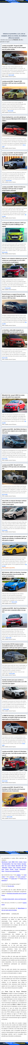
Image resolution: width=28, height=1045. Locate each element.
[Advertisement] (14, 18)
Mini (25, 865)
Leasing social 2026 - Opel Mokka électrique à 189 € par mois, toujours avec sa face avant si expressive (14, 431)
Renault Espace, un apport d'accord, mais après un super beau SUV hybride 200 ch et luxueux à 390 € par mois (14, 296)
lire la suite (11, 74)
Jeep (3, 865)
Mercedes (18, 865)
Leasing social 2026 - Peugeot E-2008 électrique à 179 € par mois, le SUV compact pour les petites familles (14, 47)
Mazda (13, 865)
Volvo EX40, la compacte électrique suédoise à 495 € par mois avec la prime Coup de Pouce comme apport (14, 502)
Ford (15, 863)
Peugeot (18, 867)
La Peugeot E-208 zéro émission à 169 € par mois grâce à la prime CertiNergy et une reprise (14, 224)
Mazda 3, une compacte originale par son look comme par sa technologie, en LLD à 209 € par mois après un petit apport (14, 260)
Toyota (16, 869)
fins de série (11, 886)
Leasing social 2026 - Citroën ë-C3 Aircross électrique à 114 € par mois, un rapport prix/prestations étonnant (13, 188)
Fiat (12, 863)
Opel (14, 867)
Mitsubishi (4, 867)
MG (22, 865)
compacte (11, 876)
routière (6, 878)
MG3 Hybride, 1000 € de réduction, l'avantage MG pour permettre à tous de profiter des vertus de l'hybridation (14, 574)
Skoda (7, 869)
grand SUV (14, 878)
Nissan (10, 867)
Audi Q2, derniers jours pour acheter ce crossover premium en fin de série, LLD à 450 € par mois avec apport (14, 681)
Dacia (24, 862)
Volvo (3, 871)
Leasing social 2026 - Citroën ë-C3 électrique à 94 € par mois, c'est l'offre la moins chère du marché (14, 753)
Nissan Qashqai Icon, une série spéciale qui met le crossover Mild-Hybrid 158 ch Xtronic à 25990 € (14, 119)
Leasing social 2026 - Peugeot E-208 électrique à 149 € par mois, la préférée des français (13, 83)
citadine (19, 875)
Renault (24, 867)
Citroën (21, 862)
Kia (6, 865)
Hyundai (24, 863)
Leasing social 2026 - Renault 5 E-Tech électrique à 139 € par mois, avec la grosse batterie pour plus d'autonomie (13, 789)
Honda (19, 863)
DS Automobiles (6, 863)
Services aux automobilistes (12, 871)
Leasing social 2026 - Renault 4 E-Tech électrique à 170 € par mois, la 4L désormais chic (14, 466)
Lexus (9, 865)
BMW (13, 862)
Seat (3, 869)
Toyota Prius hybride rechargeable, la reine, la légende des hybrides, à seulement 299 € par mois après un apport (14, 538)
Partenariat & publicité (19, 1043)
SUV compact (21, 876)
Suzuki (11, 869)
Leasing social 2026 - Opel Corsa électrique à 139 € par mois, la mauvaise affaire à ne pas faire (14, 610)
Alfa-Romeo (5, 862)
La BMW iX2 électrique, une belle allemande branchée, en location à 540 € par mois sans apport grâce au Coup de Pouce (14, 717)
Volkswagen (22, 869)
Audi (9, 862)
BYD (16, 862)
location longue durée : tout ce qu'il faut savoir (14, 899)
